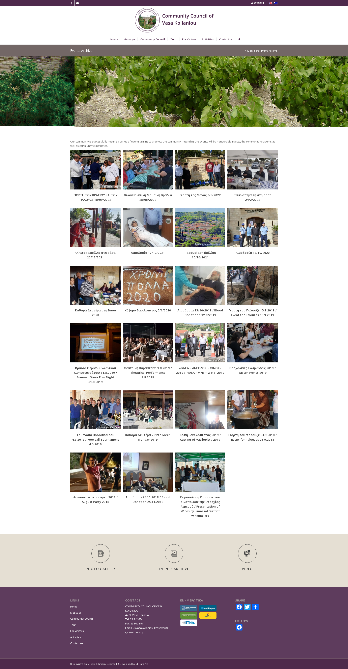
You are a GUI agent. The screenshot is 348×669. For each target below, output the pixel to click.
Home (74, 606)
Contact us (76, 643)
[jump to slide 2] (169, 115)
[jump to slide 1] (167, 115)
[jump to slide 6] (181, 115)
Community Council (81, 618)
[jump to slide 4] (175, 115)
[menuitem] (114, 39)
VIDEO (247, 569)
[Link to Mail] (78, 3)
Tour (73, 625)
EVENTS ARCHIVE (174, 569)
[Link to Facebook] (71, 3)
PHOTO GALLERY (101, 569)
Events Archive (81, 50)
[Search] (237, 39)
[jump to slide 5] (178, 115)
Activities (75, 637)
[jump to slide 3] (172, 115)
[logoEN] (174, 20)
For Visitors (77, 631)
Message (76, 612)
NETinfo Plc (142, 663)
